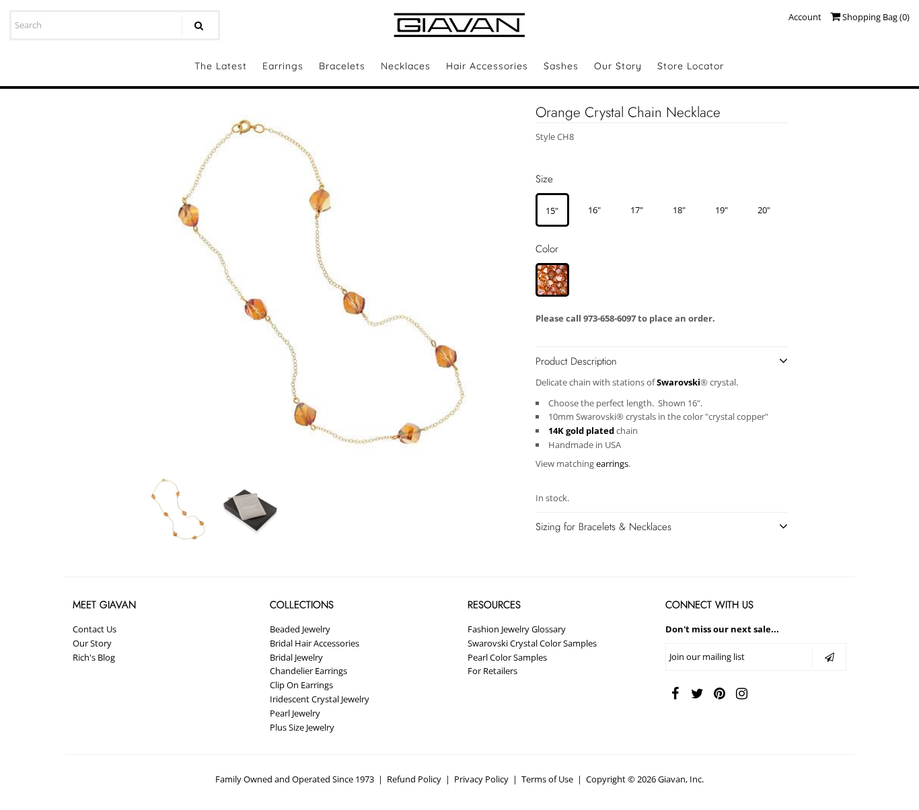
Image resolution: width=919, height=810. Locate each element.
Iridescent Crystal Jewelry (319, 699)
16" (594, 210)
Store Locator (690, 66)
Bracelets (342, 66)
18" (679, 210)
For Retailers (492, 671)
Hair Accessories (487, 66)
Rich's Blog (94, 657)
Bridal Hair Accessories (314, 643)
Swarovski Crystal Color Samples (532, 643)
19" (721, 210)
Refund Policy (414, 779)
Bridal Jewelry (296, 657)
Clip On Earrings (301, 685)
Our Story (618, 66)
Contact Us (94, 629)
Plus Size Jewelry (302, 727)
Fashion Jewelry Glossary (517, 629)
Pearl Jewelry (295, 713)
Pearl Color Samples (507, 657)
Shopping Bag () (875, 17)
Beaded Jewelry (300, 629)
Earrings (282, 66)
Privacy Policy (481, 779)
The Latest (220, 66)
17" (636, 210)
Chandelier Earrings (308, 671)
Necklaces (406, 66)
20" (764, 210)
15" (552, 211)
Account (804, 17)
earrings (612, 463)
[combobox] (114, 25)
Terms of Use (547, 779)
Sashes (561, 66)
